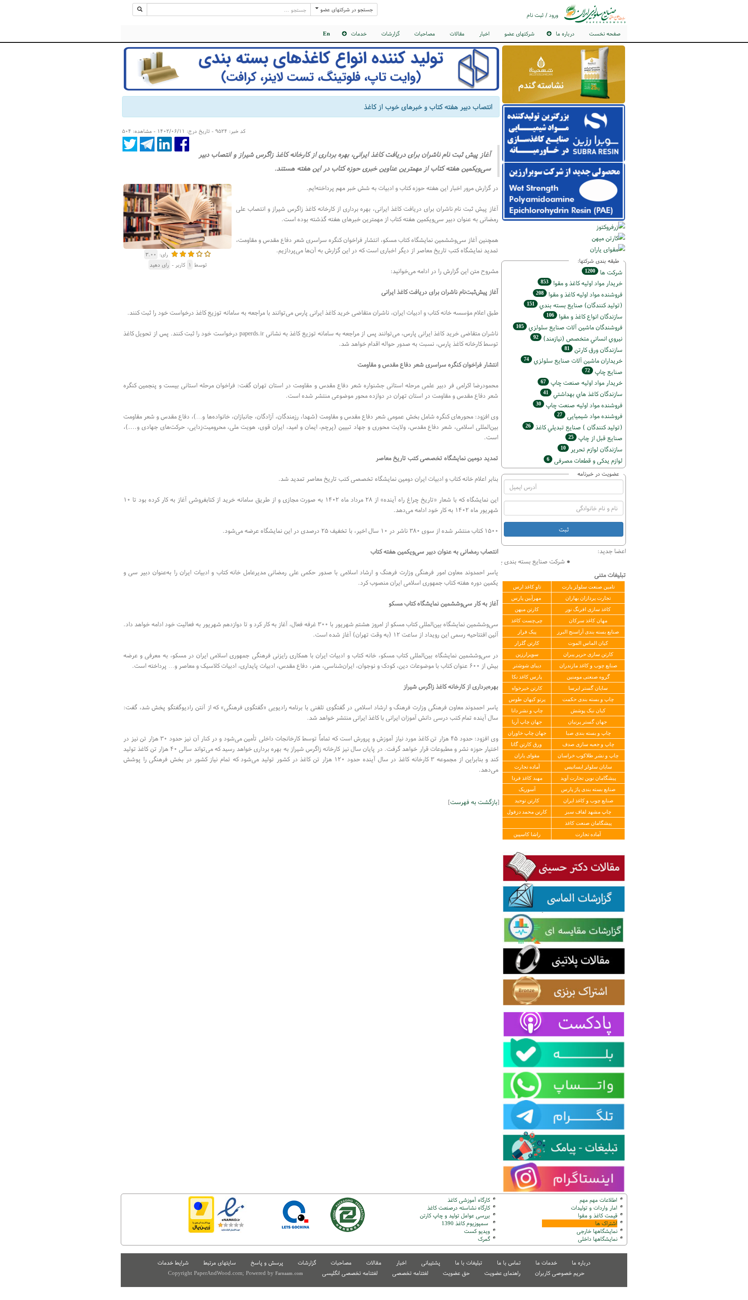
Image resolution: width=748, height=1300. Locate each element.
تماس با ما (509, 1262)
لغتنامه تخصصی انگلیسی (349, 1273)
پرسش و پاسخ (267, 1262)
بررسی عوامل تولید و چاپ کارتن (455, 1215)
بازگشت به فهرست (473, 801)
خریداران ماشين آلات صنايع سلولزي (573, 360)
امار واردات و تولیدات (594, 1207)
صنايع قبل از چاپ (595, 437)
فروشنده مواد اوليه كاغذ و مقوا (579, 294)
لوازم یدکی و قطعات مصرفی (584, 460)
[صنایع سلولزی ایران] (594, 13)
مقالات (457, 33)
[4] (199, 253)
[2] (183, 253)
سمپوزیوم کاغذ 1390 (466, 1223)
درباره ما (581, 1262)
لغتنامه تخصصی (410, 1273)
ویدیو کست (477, 1231)
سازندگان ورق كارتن (593, 349)
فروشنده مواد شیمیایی (589, 415)
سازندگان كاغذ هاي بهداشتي (582, 393)
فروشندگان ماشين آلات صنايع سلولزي (569, 326)
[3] (191, 253)
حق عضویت (456, 1273)
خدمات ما (546, 1262)
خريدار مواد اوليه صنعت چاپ (581, 382)
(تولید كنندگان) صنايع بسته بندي (574, 304)
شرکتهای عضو (519, 33)
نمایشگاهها (597, 1231)
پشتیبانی (430, 1262)
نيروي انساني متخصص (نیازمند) (577, 338)
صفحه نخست (604, 33)
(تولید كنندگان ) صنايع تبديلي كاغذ (574, 426)
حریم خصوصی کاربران (559, 1273)
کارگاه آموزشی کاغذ (469, 1200)
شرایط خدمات (173, 1262)
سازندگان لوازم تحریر (591, 449)
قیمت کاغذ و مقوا (597, 1215)
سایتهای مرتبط (219, 1262)
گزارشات (390, 33)
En (326, 33)
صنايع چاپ (603, 371)
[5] (207, 253)
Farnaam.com (289, 1273)
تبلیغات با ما (468, 1262)
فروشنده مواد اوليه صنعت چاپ (579, 404)
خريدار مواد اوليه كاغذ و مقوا (581, 282)
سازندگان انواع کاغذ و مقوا (584, 316)
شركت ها (603, 272)
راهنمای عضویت (502, 1273)
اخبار (484, 33)
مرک (483, 1239)
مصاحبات (424, 33)
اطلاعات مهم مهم (598, 1200)
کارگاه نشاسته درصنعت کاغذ (458, 1207)
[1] (174, 253)
